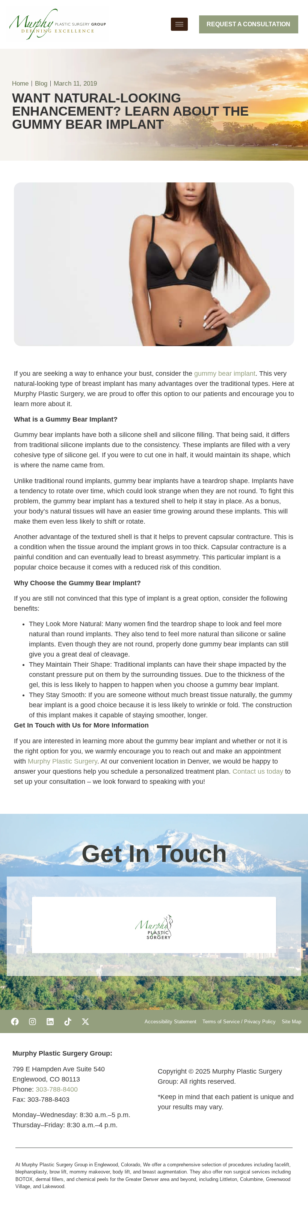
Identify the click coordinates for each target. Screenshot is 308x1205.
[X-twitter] (85, 1021)
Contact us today (258, 771)
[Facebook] (15, 1021)
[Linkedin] (50, 1021)
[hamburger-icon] (179, 24)
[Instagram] (32, 1021)
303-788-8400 (57, 1089)
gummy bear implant (224, 373)
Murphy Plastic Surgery (62, 761)
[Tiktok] (67, 1021)
